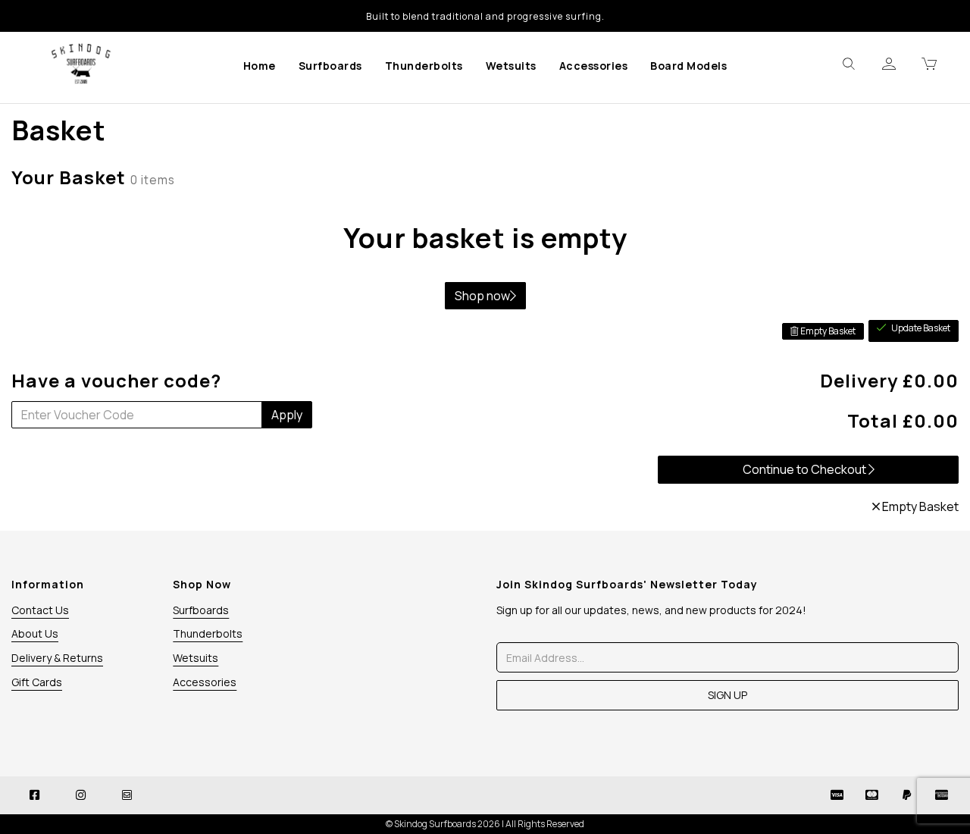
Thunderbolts (424, 65)
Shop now (482, 295)
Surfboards (330, 65)
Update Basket (920, 327)
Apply (286, 414)
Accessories (593, 65)
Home (259, 65)
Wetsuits (511, 65)
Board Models (688, 65)
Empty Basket (827, 331)
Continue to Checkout (805, 469)
